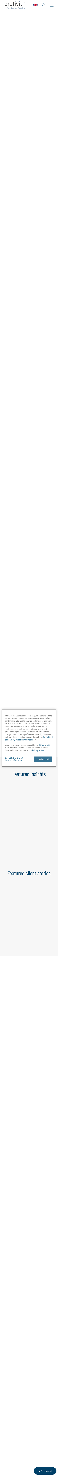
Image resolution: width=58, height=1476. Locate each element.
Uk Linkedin (14, 1443)
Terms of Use (24, 1457)
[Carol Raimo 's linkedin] (43, 1319)
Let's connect (45, 1471)
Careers (9, 1381)
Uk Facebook (28, 1443)
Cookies (19, 1466)
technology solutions (35, 133)
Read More (20, 1204)
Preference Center (15, 1413)
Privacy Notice (11, 1457)
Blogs (42, 1443)
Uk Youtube (35, 1443)
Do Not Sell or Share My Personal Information (29, 738)
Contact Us (11, 1389)
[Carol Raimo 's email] (38, 1319)
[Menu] (51, 5)
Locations (10, 1405)
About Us (10, 1373)
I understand (43, 759)
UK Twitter (21, 1443)
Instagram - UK (7, 1443)
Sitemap (9, 1421)
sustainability (12, 152)
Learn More (20, 1074)
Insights (9, 1397)
